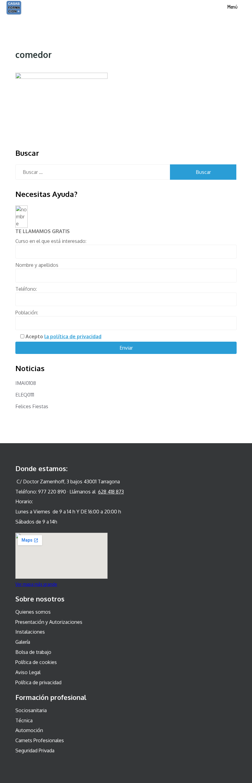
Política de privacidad (38, 682)
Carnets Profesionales (39, 740)
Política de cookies (36, 662)
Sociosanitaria (31, 710)
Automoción (29, 730)
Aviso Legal (28, 672)
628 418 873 (111, 492)
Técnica (24, 720)
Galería (22, 642)
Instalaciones (30, 632)
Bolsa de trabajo (33, 652)
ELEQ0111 (24, 395)
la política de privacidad (72, 336)
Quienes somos (33, 612)
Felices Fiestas (31, 406)
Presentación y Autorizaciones (48, 622)
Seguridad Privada (34, 750)
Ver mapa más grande (36, 584)
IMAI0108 (25, 383)
